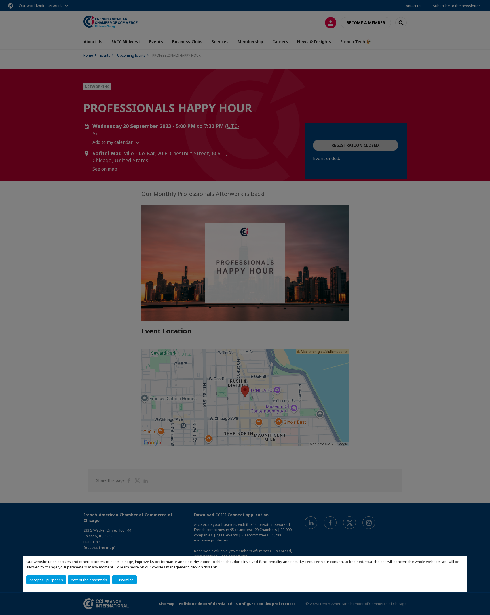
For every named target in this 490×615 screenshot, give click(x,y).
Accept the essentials (89, 579)
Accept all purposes (46, 579)
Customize (124, 579)
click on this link (204, 567)
